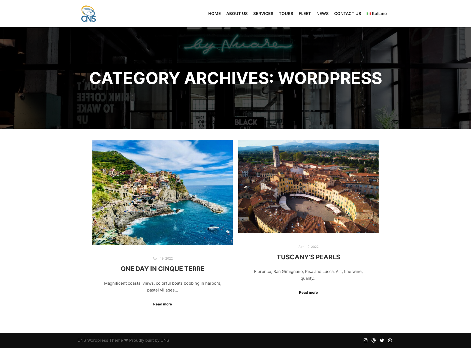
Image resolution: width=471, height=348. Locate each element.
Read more (162, 304)
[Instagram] (365, 340)
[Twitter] (381, 340)
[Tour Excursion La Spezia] (88, 13)
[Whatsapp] (390, 340)
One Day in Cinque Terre (162, 269)
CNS (81, 340)
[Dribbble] (373, 340)
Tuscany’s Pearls (308, 257)
